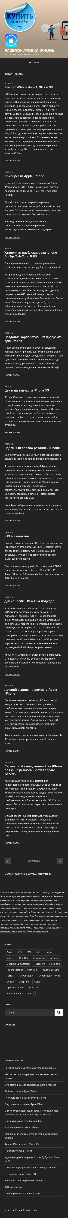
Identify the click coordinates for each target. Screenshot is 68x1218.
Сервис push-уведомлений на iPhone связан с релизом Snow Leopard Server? (33, 770)
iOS (38, 951)
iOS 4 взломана (16, 536)
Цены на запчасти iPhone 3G (26, 390)
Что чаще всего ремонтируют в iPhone (25, 1097)
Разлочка (32, 969)
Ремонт (10, 975)
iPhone (48, 951)
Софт (37, 981)
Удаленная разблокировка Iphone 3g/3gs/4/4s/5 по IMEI (30, 254)
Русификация (26, 975)
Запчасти (54, 957)
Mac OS (10, 957)
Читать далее (12, 160)
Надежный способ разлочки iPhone (32, 447)
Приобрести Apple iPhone (24, 176)
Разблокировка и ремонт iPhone (22, 1127)
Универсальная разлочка (20, 993)
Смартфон (24, 981)
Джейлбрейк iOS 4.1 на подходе (29, 601)
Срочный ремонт (15, 987)
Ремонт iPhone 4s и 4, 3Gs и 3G (28, 87)
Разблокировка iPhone (29, 50)
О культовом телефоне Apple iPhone (24, 1104)
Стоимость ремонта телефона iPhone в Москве (30, 1084)
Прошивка (54, 963)
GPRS (19, 951)
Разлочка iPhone (50, 969)
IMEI (29, 951)
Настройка (39, 963)
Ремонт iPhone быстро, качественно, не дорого (30, 1067)
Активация (39, 957)
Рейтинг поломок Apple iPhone (21, 1091)
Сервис (10, 981)
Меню (36, 62)
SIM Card (24, 957)
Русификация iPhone (48, 975)
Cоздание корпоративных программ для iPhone (32, 339)
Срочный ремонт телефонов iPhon (23, 1120)
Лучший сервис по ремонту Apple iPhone (30, 691)
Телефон (33, 987)
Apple (9, 951)
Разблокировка (14, 969)
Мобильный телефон (18, 963)
